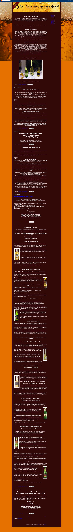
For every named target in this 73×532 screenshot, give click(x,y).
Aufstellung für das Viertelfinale (23, 196)
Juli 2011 (52, 17)
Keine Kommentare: (25, 128)
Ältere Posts (45, 516)
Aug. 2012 (52, 22)
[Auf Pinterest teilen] (32, 84)
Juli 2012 (52, 21)
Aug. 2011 (52, 18)
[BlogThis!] (28, 84)
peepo (38, 524)
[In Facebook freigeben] (31, 84)
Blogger (45, 524)
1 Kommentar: (24, 84)
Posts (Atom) (20, 518)
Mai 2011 (52, 15)
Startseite (28, 516)
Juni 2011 (52, 16)
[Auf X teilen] (30, 84)
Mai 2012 (52, 20)
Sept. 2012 (52, 23)
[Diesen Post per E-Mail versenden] (27, 84)
